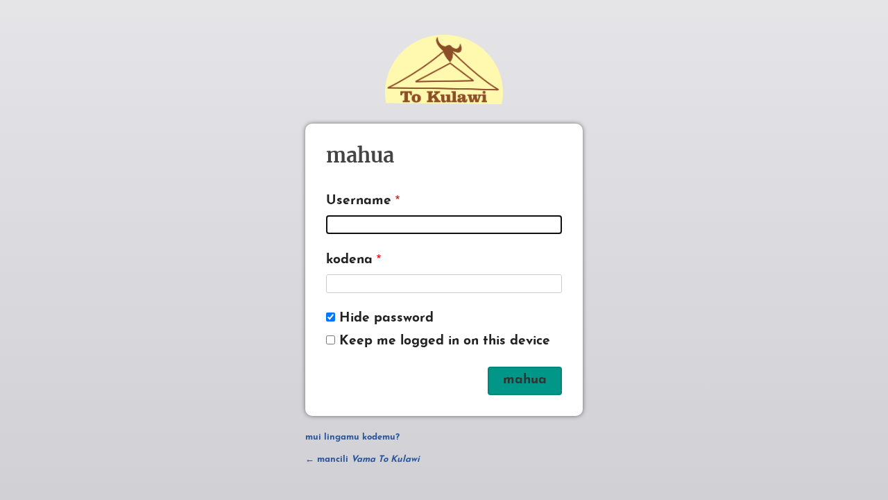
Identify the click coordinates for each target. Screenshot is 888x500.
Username (358, 201)
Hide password (386, 318)
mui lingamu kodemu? (352, 437)
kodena (349, 260)
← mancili (362, 459)
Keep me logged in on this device (444, 341)
